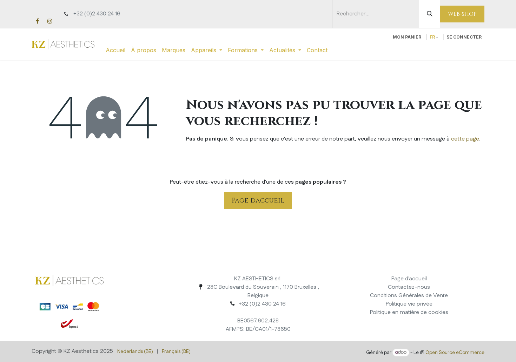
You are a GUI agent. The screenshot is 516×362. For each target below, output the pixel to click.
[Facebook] (37, 21)
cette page (465, 139)
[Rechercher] (429, 14)
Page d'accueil (258, 200)
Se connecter (464, 37)
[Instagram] (49, 21)
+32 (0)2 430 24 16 (96, 14)
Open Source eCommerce (454, 352)
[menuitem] (115, 50)
